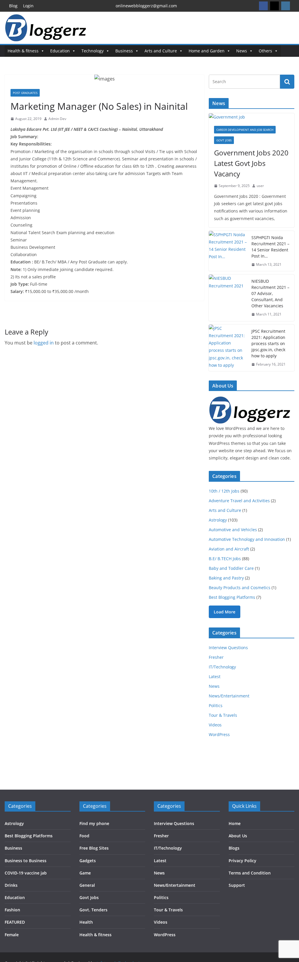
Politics (215, 705)
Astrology (218, 520)
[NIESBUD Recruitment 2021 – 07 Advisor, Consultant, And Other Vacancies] (228, 298)
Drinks (11, 885)
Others (265, 51)
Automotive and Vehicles (233, 529)
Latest (214, 676)
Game (85, 873)
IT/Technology (222, 667)
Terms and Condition (250, 873)
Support (237, 885)
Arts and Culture (161, 51)
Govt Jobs (224, 140)
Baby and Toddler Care (231, 568)
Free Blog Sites (94, 848)
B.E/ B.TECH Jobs (225, 558)
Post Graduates (25, 93)
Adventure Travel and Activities (239, 500)
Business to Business (25, 860)
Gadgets (87, 860)
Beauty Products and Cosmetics (239, 587)
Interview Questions (228, 647)
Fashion (12, 910)
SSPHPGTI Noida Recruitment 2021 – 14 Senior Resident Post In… (270, 247)
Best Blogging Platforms (232, 597)
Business (124, 51)
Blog (13, 5)
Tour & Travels (223, 715)
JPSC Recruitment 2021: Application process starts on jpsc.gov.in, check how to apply (268, 343)
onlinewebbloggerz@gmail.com (146, 5)
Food (84, 835)
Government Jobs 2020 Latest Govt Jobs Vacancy (251, 163)
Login (28, 5)
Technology (92, 51)
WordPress (219, 734)
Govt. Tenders (93, 910)
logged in (44, 342)
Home (235, 823)
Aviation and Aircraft (229, 549)
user (260, 185)
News (241, 51)
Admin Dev (57, 118)
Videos (215, 725)
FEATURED (15, 922)
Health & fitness (23, 51)
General (87, 885)
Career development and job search (244, 130)
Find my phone (94, 823)
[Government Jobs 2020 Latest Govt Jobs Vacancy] (251, 117)
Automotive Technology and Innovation (247, 539)
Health (86, 922)
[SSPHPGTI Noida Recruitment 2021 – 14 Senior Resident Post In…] (228, 251)
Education (60, 51)
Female (12, 934)
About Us (238, 835)
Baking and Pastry (226, 578)
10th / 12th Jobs (224, 491)
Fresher (216, 657)
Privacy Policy (242, 860)
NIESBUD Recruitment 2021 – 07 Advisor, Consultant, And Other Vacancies (270, 293)
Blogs (234, 848)
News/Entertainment (229, 696)
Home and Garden (207, 51)
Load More (224, 612)
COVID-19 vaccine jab (26, 873)
